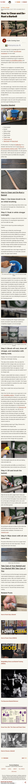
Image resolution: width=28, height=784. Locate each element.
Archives (14, 771)
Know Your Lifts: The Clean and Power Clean (13, 727)
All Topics (21, 768)
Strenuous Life (22, 407)
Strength (7, 7)
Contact (3, 768)
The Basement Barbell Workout (9, 701)
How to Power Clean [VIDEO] (9, 638)
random (18, 2)
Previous (5, 758)
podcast (25, 2)
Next (23, 758)
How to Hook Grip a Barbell (8, 614)
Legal (9, 768)
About (15, 768)
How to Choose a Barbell (8, 751)
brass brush (15, 141)
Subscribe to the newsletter (8, 783)
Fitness (3, 7)
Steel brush (6, 141)
